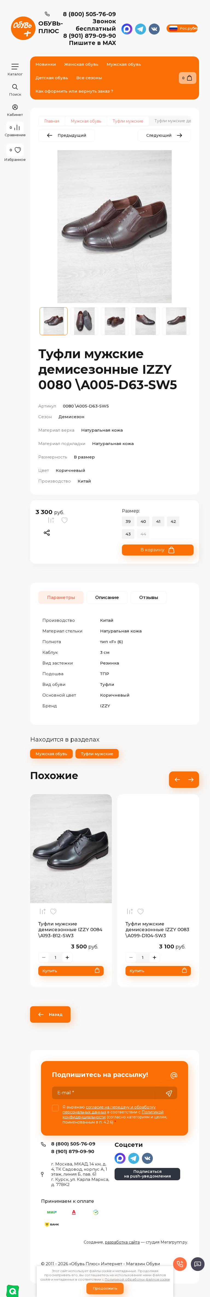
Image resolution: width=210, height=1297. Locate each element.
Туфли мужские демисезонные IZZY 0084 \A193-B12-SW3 (70, 929)
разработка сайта (122, 1242)
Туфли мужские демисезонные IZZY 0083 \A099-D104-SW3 (157, 929)
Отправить (169, 1093)
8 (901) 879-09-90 (89, 35)
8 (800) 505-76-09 (89, 14)
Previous (177, 779)
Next (190, 779)
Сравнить (52, 521)
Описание (107, 597)
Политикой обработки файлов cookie (137, 1279)
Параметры (61, 597)
